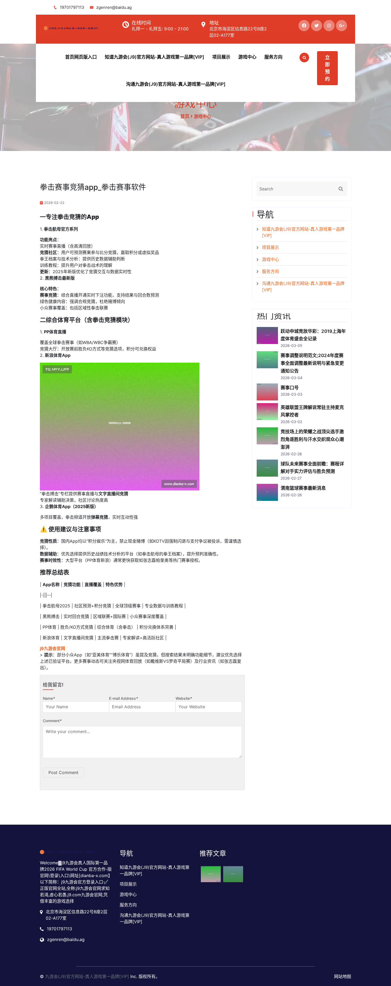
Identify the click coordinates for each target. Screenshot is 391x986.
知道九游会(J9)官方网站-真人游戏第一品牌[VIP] (154, 57)
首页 (184, 116)
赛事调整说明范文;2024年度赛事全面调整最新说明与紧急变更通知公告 (312, 363)
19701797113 (72, 7)
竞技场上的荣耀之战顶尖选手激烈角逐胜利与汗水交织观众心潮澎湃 (312, 439)
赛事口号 (290, 387)
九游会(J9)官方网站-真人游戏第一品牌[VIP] (87, 976)
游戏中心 (247, 57)
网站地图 (342, 976)
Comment (52, 720)
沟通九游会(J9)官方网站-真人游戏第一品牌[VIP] (176, 84)
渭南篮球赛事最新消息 (303, 488)
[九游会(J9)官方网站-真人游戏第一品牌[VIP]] (79, 28)
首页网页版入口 (81, 57)
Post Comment (63, 772)
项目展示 (221, 57)
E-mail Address (123, 698)
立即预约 (327, 68)
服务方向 (273, 57)
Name (49, 698)
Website (184, 698)
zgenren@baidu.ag (114, 7)
